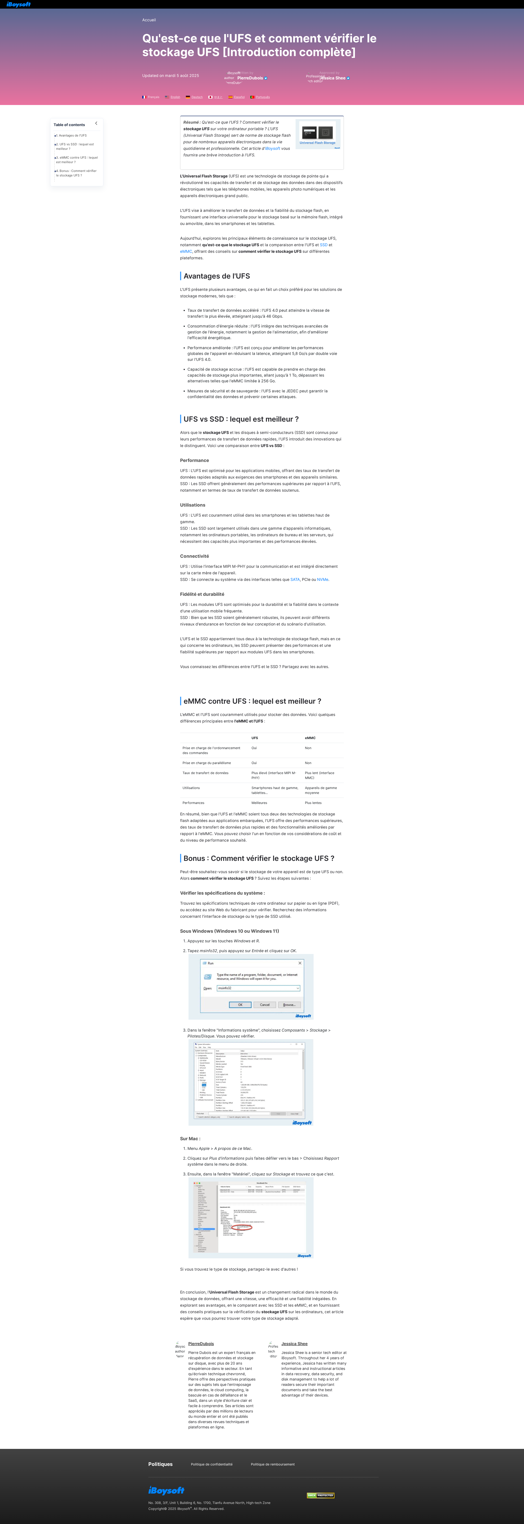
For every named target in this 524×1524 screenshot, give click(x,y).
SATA (295, 579)
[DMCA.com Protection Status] (320, 1492)
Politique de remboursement (273, 1464)
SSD (324, 245)
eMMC (186, 251)
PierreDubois (250, 78)
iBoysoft (272, 148)
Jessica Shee (332, 78)
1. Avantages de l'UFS (71, 135)
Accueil (149, 20)
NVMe (322, 579)
